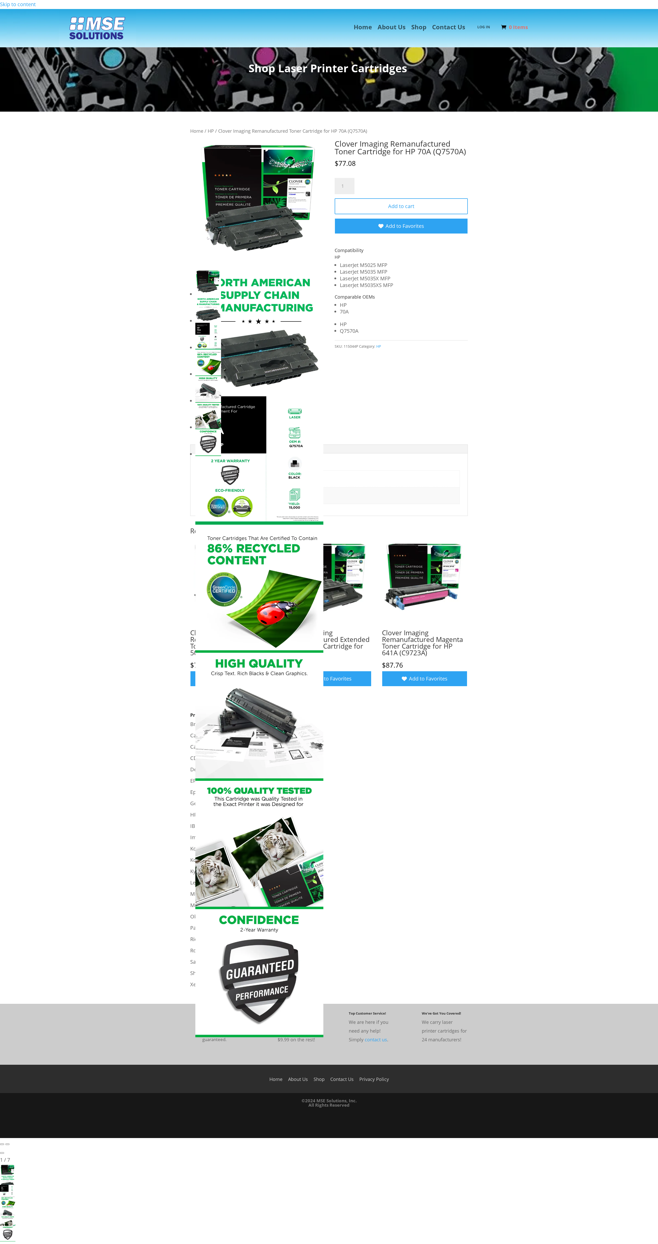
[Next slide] (7, 1144)
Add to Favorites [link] (405, 225)
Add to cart (401, 206)
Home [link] (363, 28)
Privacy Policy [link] (374, 1078)
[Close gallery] (2, 1153)
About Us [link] (392, 28)
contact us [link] (376, 1039)
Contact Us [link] (448, 28)
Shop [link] (418, 28)
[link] (97, 44)
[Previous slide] (2, 1144)
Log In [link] (483, 27)
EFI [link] (193, 780)
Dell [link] (194, 769)
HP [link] (211, 131)
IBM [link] (195, 825)
